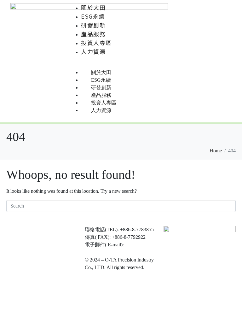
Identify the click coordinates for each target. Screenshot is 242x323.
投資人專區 (96, 42)
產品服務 (93, 34)
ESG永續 (93, 16)
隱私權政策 (97, 275)
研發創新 (93, 25)
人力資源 (93, 51)
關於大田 (93, 7)
